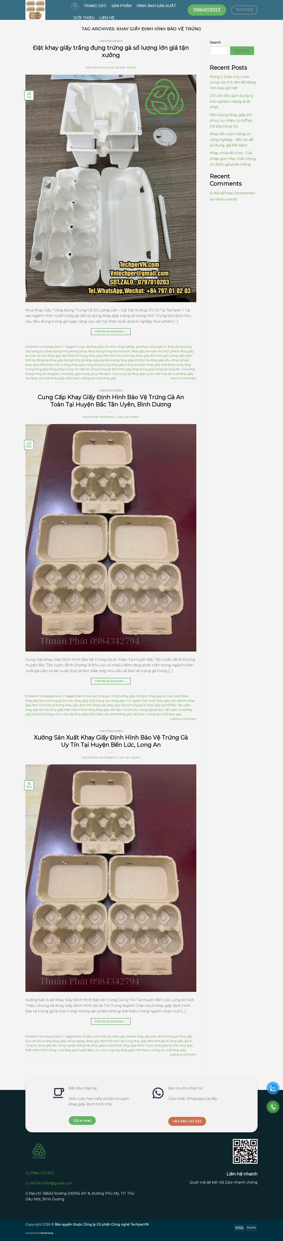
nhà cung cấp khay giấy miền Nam (79, 714)
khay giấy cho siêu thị (172, 700)
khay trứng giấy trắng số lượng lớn (156, 369)
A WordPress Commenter (232, 193)
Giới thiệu (84, 18)
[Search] (74, 5)
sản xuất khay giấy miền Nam (59, 378)
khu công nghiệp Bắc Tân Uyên (156, 709)
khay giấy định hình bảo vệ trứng (112, 355)
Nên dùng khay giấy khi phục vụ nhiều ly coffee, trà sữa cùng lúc (231, 120)
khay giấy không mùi (135, 360)
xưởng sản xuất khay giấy (98, 378)
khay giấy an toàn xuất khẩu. (169, 696)
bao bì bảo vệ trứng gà (92, 696)
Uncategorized (110, 41)
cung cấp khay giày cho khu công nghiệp (105, 346)
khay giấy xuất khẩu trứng (165, 364)
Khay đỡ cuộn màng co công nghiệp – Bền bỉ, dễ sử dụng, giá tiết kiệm (232, 139)
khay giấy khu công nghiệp (170, 360)
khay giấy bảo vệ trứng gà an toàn (49, 700)
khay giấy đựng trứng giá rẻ (126, 705)
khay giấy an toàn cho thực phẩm (155, 351)
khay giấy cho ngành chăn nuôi (133, 700)
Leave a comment (183, 378)
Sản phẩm (121, 6)
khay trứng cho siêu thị (74, 369)
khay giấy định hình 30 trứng (68, 355)
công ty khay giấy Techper (129, 696)
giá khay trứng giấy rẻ (151, 346)
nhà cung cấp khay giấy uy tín (133, 373)
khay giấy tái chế (37, 709)
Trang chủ (95, 6)
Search (215, 42)
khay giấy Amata (124, 1036)
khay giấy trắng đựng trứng (90, 364)
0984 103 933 (42, 1173)
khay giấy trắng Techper (128, 364)
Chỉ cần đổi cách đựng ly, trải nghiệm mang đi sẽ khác (231, 101)
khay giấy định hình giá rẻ (151, 1041)
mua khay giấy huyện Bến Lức (78, 1050)
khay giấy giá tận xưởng (102, 360)
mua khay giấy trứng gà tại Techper (86, 373)
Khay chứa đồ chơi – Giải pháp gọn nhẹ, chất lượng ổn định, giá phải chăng (233, 158)
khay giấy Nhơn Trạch (138, 1045)
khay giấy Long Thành (107, 1045)
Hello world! (226, 199)
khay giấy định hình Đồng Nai (85, 705)
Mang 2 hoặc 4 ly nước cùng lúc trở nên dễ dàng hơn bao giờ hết (233, 82)
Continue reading (111, 331)
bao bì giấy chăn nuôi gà (93, 1036)
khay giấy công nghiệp (69, 1041)
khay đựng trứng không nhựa (66, 351)
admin (131, 67)
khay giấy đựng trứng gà (67, 360)
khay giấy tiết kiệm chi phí (114, 709)
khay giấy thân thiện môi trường (47, 364)
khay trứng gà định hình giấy (111, 369)
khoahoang (46, 1233)
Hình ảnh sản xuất (156, 6)
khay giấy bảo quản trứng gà (157, 1036)
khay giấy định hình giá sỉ (153, 355)
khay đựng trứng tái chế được (109, 351)
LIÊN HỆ (107, 18)
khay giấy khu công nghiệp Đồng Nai (64, 1045)
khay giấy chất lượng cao (92, 700)
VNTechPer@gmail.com (51, 1183)
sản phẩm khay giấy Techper (125, 714)
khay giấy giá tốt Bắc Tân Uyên (169, 705)
